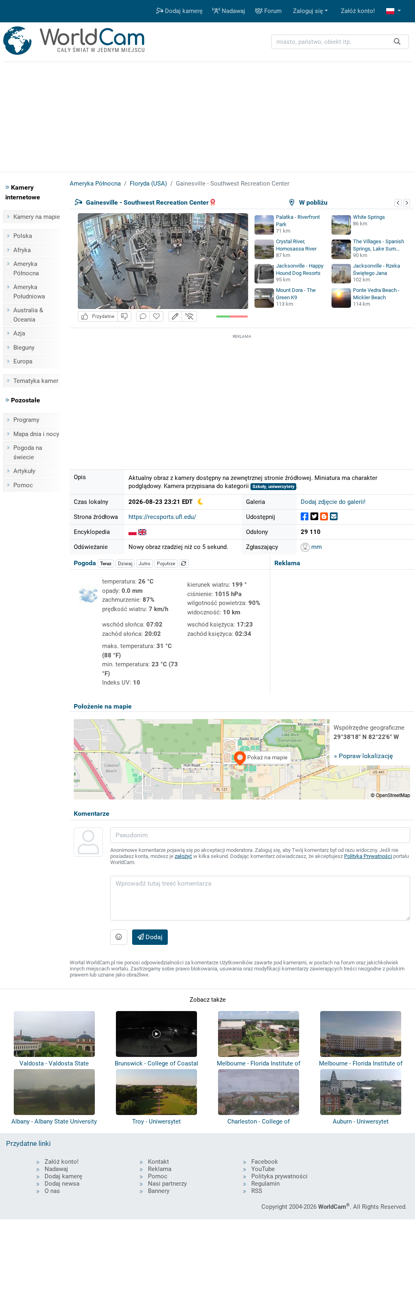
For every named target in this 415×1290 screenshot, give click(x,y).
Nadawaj (232, 11)
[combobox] (340, 42)
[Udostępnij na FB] (304, 517)
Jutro (144, 563)
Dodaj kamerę (183, 11)
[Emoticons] (118, 937)
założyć (183, 856)
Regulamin (265, 1183)
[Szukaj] (397, 42)
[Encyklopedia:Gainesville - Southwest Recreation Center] (132, 532)
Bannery (158, 1191)
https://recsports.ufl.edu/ (162, 517)
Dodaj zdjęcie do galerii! (333, 502)
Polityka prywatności (279, 1176)
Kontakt (158, 1161)
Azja (19, 333)
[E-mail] (334, 517)
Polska (22, 236)
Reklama (159, 1169)
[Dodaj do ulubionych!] (156, 316)
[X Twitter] (314, 517)
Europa (22, 361)
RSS (256, 1191)
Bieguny (23, 347)
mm (316, 547)
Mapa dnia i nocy (36, 434)
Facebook (264, 1161)
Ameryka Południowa (29, 291)
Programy (26, 420)
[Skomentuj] (143, 316)
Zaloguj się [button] (308, 11)
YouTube (263, 1169)
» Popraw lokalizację (363, 756)
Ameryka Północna (26, 268)
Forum (272, 11)
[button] (393, 11)
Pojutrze (166, 563)
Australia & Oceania (28, 315)
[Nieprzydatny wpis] (124, 316)
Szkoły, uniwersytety (273, 486)
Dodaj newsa (62, 1183)
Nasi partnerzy (167, 1183)
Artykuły (24, 471)
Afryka (22, 250)
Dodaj (153, 937)
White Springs (369, 217)
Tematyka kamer (35, 381)
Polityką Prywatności (368, 856)
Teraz (105, 563)
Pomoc (23, 485)
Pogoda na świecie (27, 452)
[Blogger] (324, 517)
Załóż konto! (358, 11)
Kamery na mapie (36, 216)
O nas (52, 1191)
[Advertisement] (241, 397)
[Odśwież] (184, 564)
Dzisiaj (125, 563)
